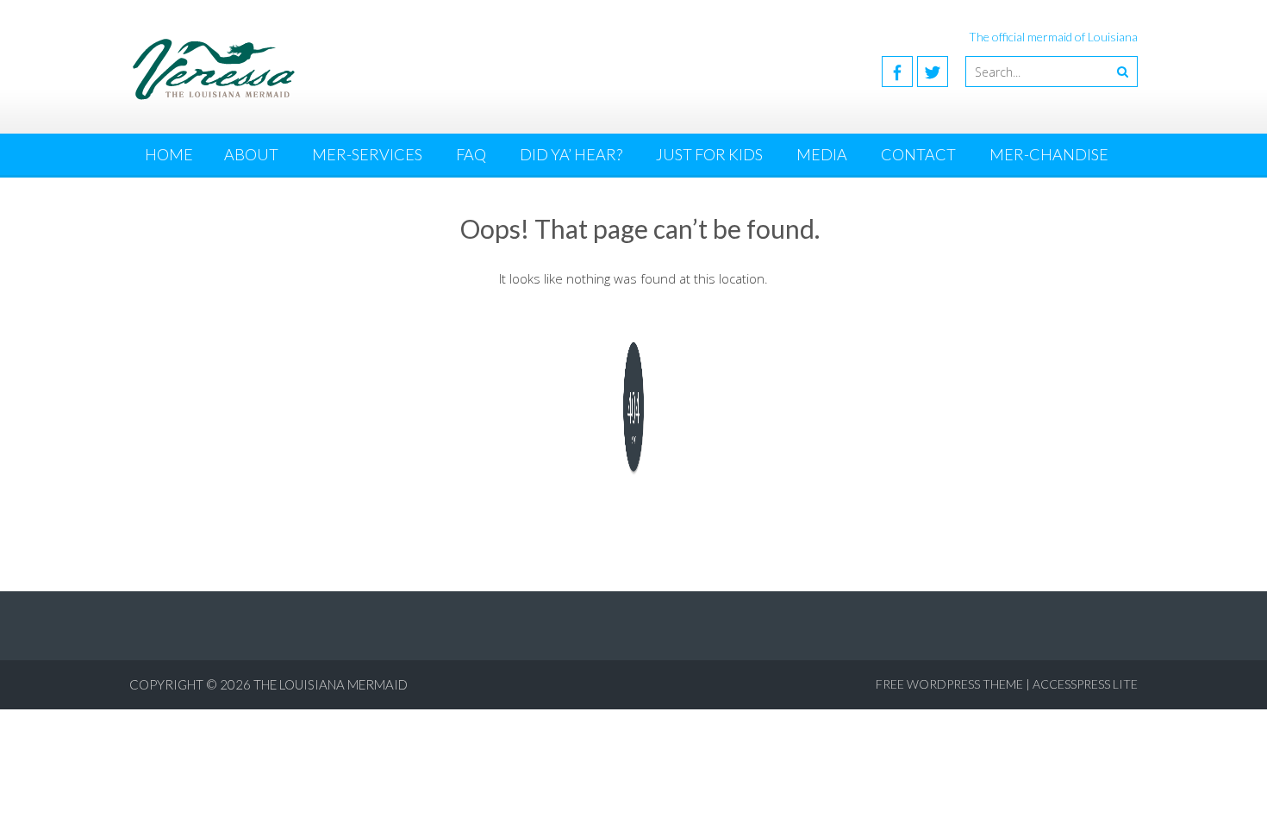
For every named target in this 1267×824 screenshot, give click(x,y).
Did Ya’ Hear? (571, 154)
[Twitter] (932, 71)
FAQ (471, 154)
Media (821, 154)
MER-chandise (1048, 154)
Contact (918, 154)
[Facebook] (897, 71)
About (251, 154)
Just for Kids (709, 154)
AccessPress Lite (1085, 684)
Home (169, 154)
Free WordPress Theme (949, 684)
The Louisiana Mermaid (330, 684)
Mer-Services (367, 154)
